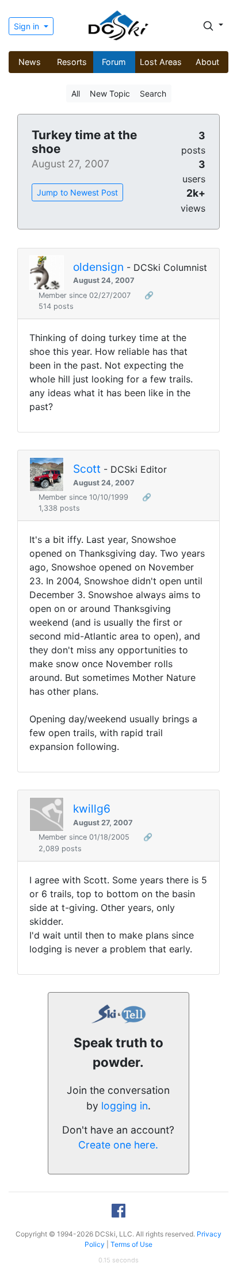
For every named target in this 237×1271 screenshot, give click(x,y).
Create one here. (118, 1145)
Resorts (72, 62)
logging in (124, 1106)
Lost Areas (161, 62)
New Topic (110, 93)
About (207, 62)
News (29, 62)
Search (153, 93)
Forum (114, 62)
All (75, 93)
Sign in (27, 26)
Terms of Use (131, 1244)
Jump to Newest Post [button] (77, 192)
